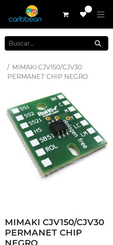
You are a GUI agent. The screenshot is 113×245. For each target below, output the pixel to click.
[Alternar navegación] (100, 14)
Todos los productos (36, 58)
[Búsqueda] (98, 43)
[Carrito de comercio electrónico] (65, 14)
